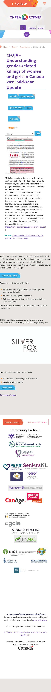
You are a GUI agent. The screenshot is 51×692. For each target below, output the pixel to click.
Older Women (27, 96)
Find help (19, 3)
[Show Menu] (26, 34)
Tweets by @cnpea (8, 395)
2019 (29, 107)
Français (32, 28)
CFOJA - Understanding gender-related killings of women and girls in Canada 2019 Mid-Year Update (25, 71)
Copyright (23, 632)
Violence (14, 119)
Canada (13, 96)
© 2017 (30, 632)
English (41, 28)
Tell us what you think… (37, 422)
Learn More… (8, 387)
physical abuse (16, 107)
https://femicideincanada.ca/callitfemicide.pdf (25, 227)
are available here (40, 620)
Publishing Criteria (10, 275)
